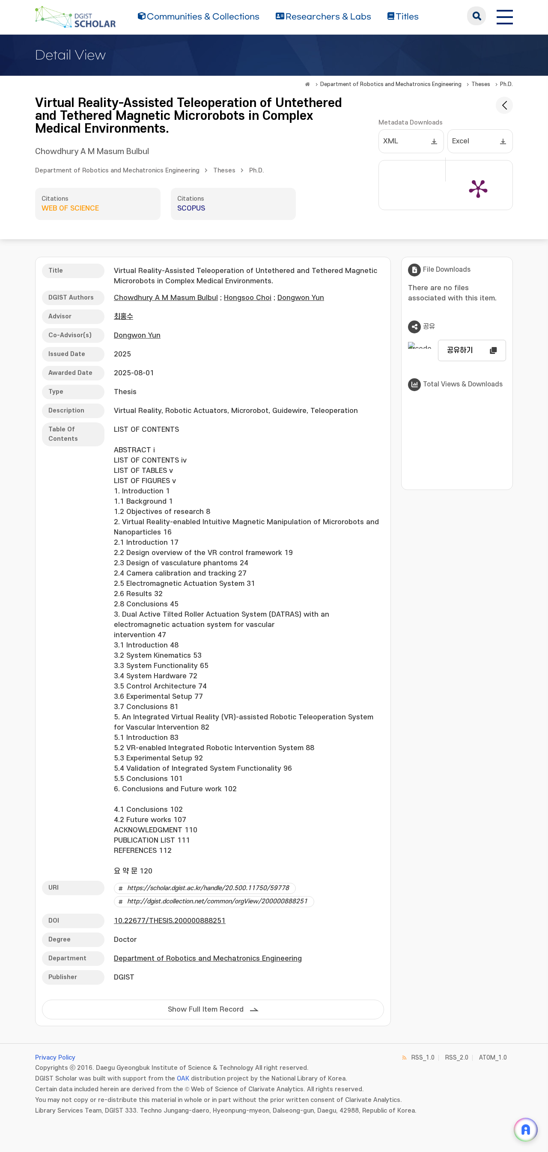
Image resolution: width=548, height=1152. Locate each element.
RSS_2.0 (456, 1057)
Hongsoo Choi (247, 298)
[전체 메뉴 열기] (505, 16)
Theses (480, 84)
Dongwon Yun (300, 298)
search (476, 15)
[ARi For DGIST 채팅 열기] (526, 1130)
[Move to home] (307, 84)
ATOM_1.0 (493, 1057)
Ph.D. (506, 84)
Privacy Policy (55, 1057)
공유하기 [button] (460, 350)
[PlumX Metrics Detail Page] (478, 188)
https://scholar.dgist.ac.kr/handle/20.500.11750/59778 (208, 888)
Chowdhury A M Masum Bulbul (92, 151)
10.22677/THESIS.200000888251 (170, 921)
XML (390, 141)
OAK (183, 1078)
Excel (460, 141)
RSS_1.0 (423, 1057)
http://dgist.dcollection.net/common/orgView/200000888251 (217, 901)
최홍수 (123, 317)
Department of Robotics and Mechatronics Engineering (391, 84)
